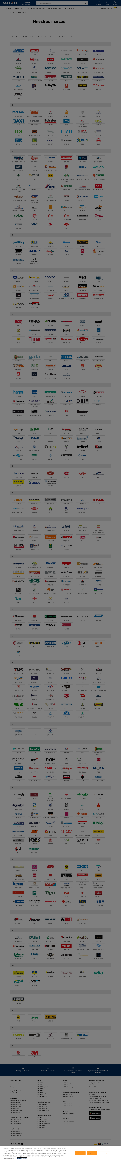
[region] (60, 1153)
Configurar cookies (104, 1153)
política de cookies (22, 1158)
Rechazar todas (91, 1153)
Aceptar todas (80, 1153)
